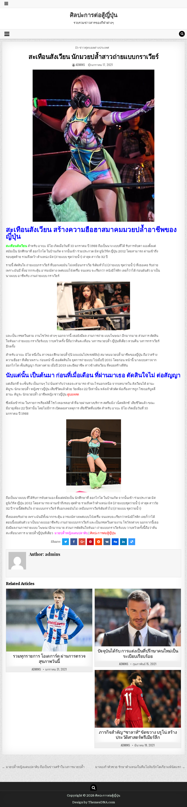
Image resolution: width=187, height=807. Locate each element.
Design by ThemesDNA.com (93, 802)
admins (80, 65)
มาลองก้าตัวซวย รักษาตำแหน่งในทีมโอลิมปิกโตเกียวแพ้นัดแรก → (140, 767)
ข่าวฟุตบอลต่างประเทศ (94, 47)
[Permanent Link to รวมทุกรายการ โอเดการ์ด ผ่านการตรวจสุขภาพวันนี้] (49, 620)
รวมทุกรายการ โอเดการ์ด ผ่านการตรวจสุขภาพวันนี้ (49, 658)
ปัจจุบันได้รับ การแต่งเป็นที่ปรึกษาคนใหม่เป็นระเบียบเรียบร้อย (138, 653)
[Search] (182, 34)
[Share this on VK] (106, 541)
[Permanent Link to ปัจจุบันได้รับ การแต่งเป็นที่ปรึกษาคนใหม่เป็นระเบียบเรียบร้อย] (138, 617)
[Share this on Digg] (115, 541)
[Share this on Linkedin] (123, 541)
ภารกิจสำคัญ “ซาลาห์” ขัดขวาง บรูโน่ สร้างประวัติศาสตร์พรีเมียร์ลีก (138, 735)
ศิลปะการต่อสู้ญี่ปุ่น (93, 14)
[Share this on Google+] (82, 541)
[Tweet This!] (65, 541)
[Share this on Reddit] (98, 541)
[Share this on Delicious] (131, 541)
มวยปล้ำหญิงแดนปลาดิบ (72, 533)
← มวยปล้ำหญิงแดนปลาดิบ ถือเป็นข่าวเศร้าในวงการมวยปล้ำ (43, 767)
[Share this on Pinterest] (90, 541)
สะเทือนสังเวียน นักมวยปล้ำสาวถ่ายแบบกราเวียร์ (93, 56)
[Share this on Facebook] (73, 541)
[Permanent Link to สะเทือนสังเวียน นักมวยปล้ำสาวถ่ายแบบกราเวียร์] (93, 146)
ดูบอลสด (73, 394)
